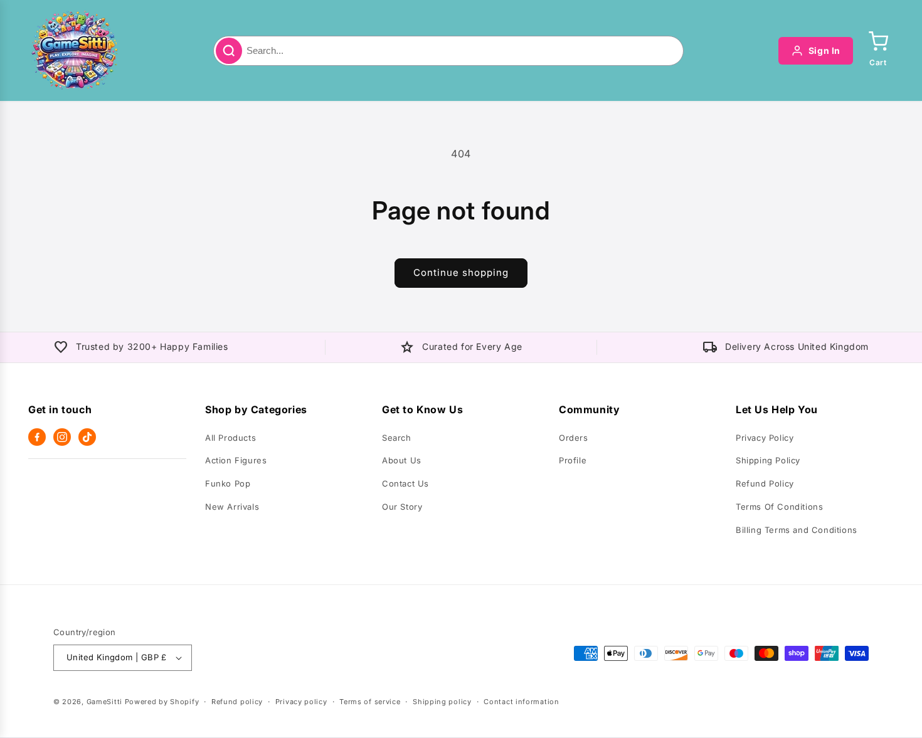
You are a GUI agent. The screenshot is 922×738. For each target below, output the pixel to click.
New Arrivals (232, 507)
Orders (573, 438)
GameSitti (104, 701)
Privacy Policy (764, 438)
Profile (572, 460)
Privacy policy (301, 701)
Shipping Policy (768, 460)
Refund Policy (765, 483)
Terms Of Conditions (779, 507)
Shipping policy (442, 701)
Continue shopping (461, 272)
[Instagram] (62, 437)
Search (396, 438)
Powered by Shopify (162, 701)
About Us (401, 460)
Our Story (402, 507)
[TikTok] (87, 437)
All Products (230, 438)
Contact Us (405, 483)
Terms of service (369, 701)
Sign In (824, 50)
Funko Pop (227, 483)
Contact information (521, 701)
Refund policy (237, 701)
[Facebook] (37, 437)
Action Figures (236, 460)
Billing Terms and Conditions (796, 530)
